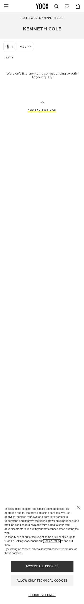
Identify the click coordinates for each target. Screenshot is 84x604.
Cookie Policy (51, 541)
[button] (42, 102)
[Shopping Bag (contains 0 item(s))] (77, 6)
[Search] (56, 6)
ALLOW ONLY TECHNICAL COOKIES (42, 580)
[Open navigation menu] (6, 6)
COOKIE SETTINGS (42, 595)
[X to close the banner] (78, 508)
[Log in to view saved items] (66, 6)
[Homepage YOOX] (42, 6)
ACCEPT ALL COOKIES (42, 566)
